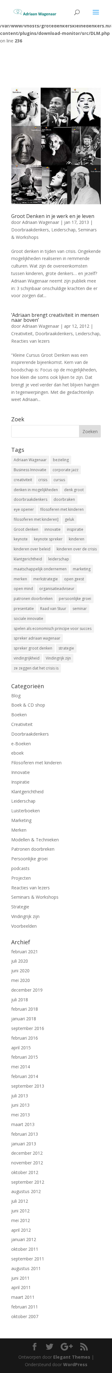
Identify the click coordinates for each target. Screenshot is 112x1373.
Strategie (20, 907)
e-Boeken (21, 744)
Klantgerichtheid (27, 792)
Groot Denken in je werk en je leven (52, 216)
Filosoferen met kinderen (36, 763)
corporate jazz (65, 469)
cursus (59, 479)
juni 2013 (20, 1105)
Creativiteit (22, 333)
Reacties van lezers (30, 341)
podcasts (20, 868)
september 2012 (27, 1182)
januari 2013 (23, 1144)
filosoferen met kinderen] (36, 519)
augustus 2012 (26, 1191)
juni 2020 (20, 971)
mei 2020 (20, 980)
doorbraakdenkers (30, 499)
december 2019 (27, 990)
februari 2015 (24, 1057)
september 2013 (27, 1086)
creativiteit (23, 479)
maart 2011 (23, 1297)
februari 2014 (24, 1076)
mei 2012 (20, 1220)
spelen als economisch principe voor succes (52, 628)
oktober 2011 (24, 1249)
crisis (42, 479)
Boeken (19, 715)
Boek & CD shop (28, 705)
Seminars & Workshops (34, 897)
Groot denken (26, 529)
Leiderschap (63, 230)
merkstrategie (45, 579)
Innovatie (20, 772)
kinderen (76, 539)
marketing (82, 569)
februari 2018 (24, 1009)
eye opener (24, 509)
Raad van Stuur (53, 608)
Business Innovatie (30, 469)
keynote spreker (48, 539)
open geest (74, 579)
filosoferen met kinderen (62, 509)
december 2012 (27, 1153)
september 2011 (27, 1259)
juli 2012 (19, 1201)
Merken (18, 830)
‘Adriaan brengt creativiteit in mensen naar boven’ (55, 317)
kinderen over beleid (32, 549)
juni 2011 (20, 1278)
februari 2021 (24, 952)
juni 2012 (20, 1211)
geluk (69, 519)
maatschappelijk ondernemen (40, 569)
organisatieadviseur (56, 588)
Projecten (21, 878)
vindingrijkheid (27, 658)
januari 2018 (23, 1019)
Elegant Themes (71, 1357)
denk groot (74, 489)
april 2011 (21, 1287)
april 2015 (21, 1048)
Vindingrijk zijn (58, 658)
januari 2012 (23, 1239)
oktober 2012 (24, 1172)
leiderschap (58, 559)
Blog (16, 696)
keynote (21, 539)
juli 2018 (19, 1000)
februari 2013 (24, 1134)
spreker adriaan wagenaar (37, 638)
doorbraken (64, 499)
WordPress (75, 1364)
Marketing (21, 820)
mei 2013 (20, 1115)
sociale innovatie (28, 618)
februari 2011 (24, 1307)
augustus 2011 (26, 1268)
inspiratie (75, 529)
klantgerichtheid (28, 559)
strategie (66, 648)
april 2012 (21, 1230)
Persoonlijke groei (29, 859)
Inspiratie (20, 782)
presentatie (24, 608)
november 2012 (27, 1163)
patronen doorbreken (33, 598)
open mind (23, 588)
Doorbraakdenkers (30, 230)
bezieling (61, 459)
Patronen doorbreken (32, 849)
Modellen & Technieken (35, 840)
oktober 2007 (24, 1316)
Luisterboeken (25, 811)
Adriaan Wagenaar (40, 222)
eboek (17, 753)
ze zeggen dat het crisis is (36, 668)
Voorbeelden (24, 926)
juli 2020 (19, 961)
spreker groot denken (33, 648)
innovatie (52, 529)
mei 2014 (20, 1067)
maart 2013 (23, 1124)
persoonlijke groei (75, 598)
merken (20, 579)
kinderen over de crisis (77, 549)
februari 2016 (24, 1038)
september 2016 (27, 1028)
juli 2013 (19, 1096)
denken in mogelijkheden (36, 489)
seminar (79, 608)
